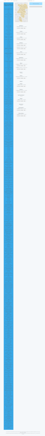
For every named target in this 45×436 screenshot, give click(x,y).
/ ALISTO (11, 0)
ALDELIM (5, 0)
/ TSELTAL (8, 0)
